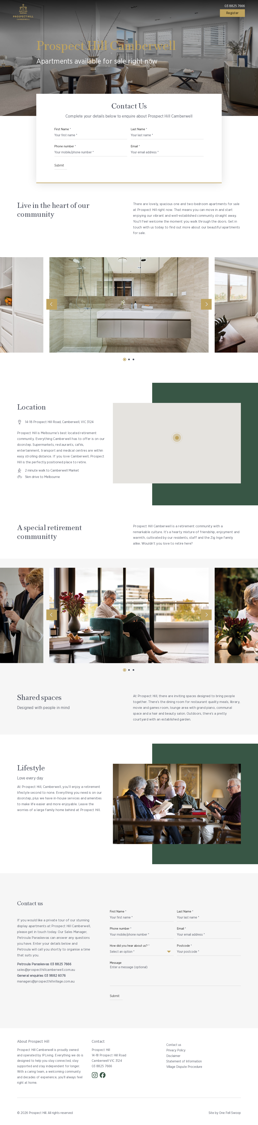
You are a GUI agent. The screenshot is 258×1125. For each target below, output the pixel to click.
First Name (62, 129)
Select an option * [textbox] (122, 951)
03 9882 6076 (55, 975)
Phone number (65, 146)
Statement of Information (184, 1061)
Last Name (139, 129)
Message (116, 962)
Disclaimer (173, 1056)
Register (232, 13)
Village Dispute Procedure (184, 1066)
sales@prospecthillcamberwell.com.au (46, 969)
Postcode (184, 945)
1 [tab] (124, 359)
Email (135, 146)
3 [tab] (133, 359)
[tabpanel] (129, 305)
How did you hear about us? (130, 945)
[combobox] (140, 950)
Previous (51, 304)
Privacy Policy (175, 1050)
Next (206, 304)
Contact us (173, 1045)
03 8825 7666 (235, 6)
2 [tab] (129, 359)
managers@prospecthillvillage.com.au (46, 981)
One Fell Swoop (230, 1113)
